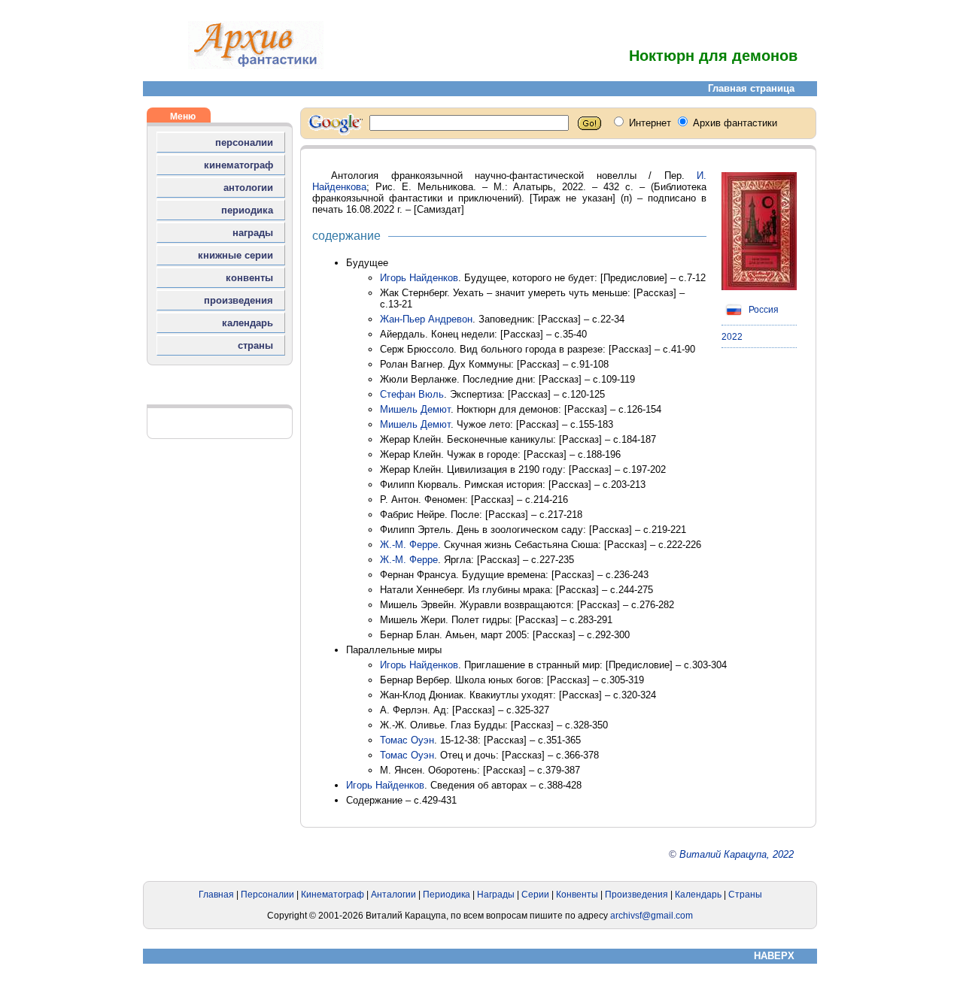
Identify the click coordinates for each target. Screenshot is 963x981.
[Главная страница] (256, 65)
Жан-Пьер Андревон (426, 319)
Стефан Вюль (412, 394)
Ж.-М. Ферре (409, 544)
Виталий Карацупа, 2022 (736, 854)
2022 (732, 337)
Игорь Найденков (419, 277)
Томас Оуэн (407, 740)
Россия (762, 309)
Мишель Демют (415, 409)
